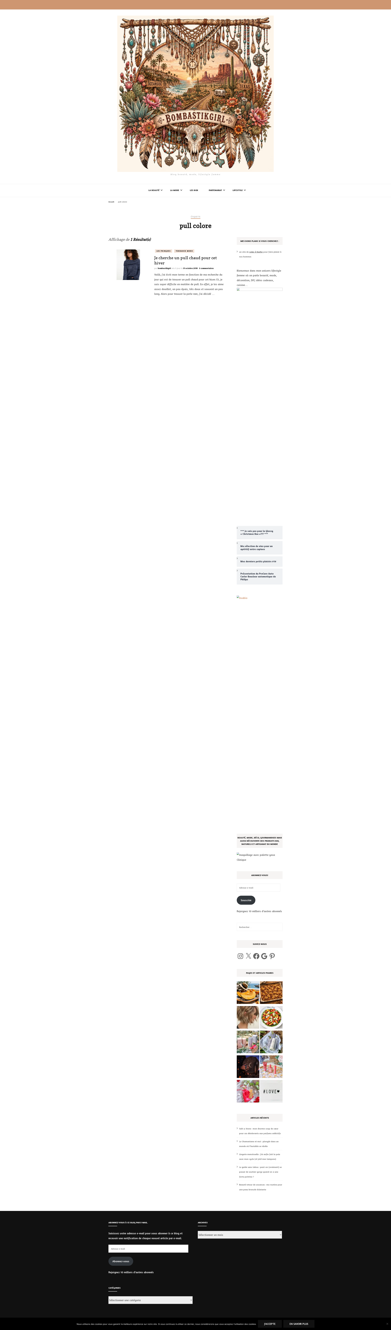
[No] (387, 1323)
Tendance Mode (184, 251)
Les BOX (194, 190)
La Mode (174, 190)
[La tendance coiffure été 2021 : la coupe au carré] (248, 1018)
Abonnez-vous (120, 1261)
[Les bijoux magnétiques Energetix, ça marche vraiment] (248, 1092)
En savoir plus (299, 1323)
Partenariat (215, 190)
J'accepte (270, 1323)
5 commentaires (206, 268)
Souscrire (246, 900)
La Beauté (153, 190)
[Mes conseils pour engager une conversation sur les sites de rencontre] (271, 1092)
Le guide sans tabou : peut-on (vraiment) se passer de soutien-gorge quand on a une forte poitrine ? (260, 1172)
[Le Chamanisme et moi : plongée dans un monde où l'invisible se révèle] (248, 1067)
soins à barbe (256, 252)
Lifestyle (238, 190)
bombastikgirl (164, 268)
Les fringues (164, 251)
